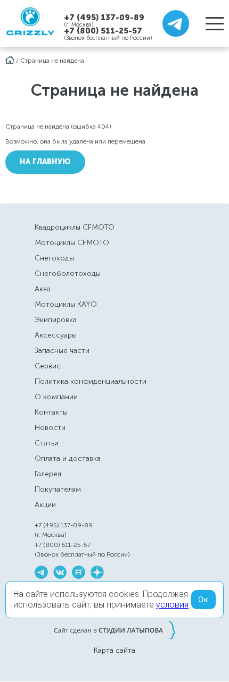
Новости (50, 427)
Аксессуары (56, 335)
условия (172, 605)
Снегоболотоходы (68, 273)
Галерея (48, 473)
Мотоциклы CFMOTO (72, 242)
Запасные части (62, 350)
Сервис (48, 366)
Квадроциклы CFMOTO (74, 227)
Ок (203, 599)
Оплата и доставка (68, 458)
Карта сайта (114, 650)
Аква (43, 288)
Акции (45, 504)
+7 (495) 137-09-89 (104, 17)
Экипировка (56, 319)
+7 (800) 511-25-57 (103, 31)
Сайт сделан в (114, 630)
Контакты (51, 412)
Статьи (47, 443)
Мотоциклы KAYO (66, 304)
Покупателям (58, 489)
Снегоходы (54, 258)
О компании (56, 396)
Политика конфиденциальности (90, 381)
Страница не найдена (52, 60)
